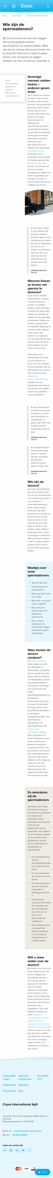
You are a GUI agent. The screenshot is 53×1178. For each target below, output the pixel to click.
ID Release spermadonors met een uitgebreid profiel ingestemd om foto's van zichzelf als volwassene (39, 1021)
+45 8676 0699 (19, 1135)
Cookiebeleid (9, 1085)
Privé (5, 16)
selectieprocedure (36, 151)
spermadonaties (38, 661)
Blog (21, 1091)
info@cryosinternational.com (28, 1131)
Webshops (24, 1085)
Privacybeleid (9, 1091)
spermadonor (37, 163)
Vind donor (16, 16)
